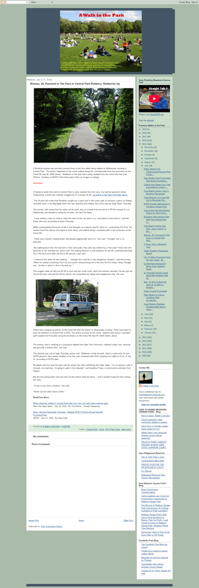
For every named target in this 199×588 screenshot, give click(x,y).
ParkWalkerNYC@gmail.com (152, 395)
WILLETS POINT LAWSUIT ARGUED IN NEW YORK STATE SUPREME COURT (154, 445)
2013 (144, 341)
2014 (144, 337)
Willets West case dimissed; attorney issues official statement (154, 435)
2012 (144, 345)
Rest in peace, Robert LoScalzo (155, 416)
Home (81, 521)
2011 (144, 348)
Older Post (128, 521)
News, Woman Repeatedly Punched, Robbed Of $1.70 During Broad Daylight (68, 412)
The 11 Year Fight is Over (152, 457)
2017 (144, 137)
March (147, 325)
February (148, 329)
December (149, 147)
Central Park (91, 429)
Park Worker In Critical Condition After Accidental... (154, 298)
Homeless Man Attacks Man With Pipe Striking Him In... (156, 219)
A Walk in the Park (150, 386)
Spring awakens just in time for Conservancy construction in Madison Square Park (155, 499)
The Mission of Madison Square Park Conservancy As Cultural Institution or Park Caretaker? (155, 508)
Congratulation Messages (152, 461)
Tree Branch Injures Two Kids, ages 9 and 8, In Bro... (155, 229)
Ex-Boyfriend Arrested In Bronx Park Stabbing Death (155, 266)
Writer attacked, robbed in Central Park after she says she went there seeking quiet (71, 403)
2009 (144, 356)
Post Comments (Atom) (51, 526)
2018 (144, 133)
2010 (144, 352)
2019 (144, 129)
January (148, 333)
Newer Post (33, 521)
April (146, 322)
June (146, 314)
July (146, 166)
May (146, 318)
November (149, 151)
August (147, 162)
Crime (101, 429)
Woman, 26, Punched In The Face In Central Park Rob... (157, 238)
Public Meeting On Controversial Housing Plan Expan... (157, 172)
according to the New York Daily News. (110, 195)
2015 (144, 144)
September (149, 158)
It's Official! (146, 471)
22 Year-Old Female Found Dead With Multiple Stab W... (156, 275)
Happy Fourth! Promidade (155, 291)
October (148, 155)
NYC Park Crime (112, 429)
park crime (126, 429)
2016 (144, 140)
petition (150, 120)
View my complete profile (153, 405)
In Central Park (40, 415)
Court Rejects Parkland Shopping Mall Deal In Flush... (155, 307)
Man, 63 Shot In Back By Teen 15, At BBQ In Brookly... (155, 285)
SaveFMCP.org (157, 115)
